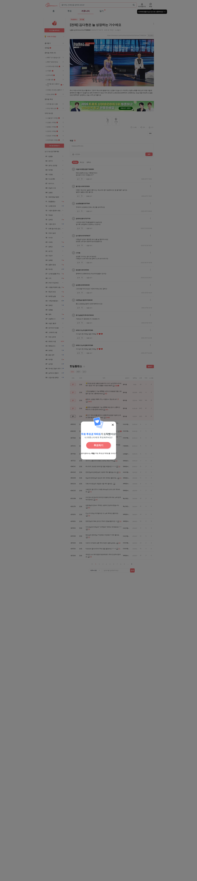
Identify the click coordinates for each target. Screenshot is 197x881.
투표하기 (98, 445)
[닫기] (113, 425)
